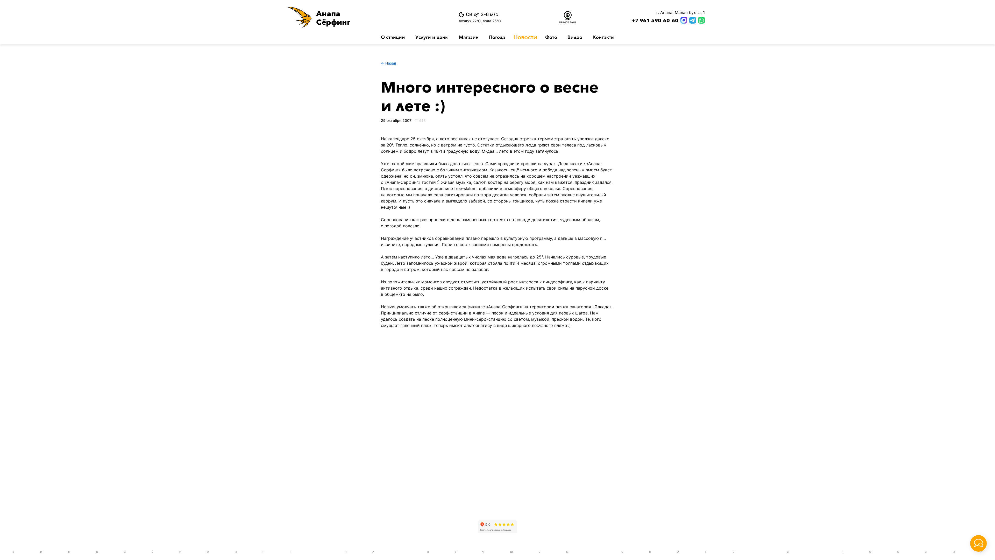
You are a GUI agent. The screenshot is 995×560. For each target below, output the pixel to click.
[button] (357, 17)
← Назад (388, 63)
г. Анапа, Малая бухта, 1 (680, 12)
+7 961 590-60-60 (655, 21)
